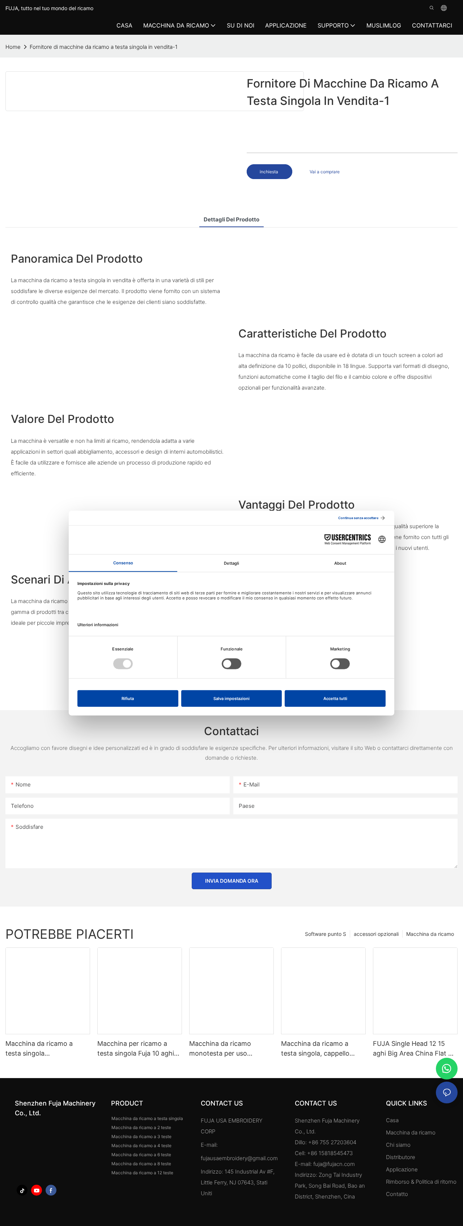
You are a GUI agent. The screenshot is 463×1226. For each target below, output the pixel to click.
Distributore (400, 1157)
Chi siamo (398, 1144)
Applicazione (402, 1169)
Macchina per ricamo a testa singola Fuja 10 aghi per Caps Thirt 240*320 (135, 1049)
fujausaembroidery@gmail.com (239, 1158)
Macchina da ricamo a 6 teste (141, 1154)
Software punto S (325, 934)
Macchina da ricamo (430, 934)
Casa (392, 1120)
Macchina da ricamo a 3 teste (141, 1136)
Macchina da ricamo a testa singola (147, 1118)
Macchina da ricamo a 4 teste (141, 1145)
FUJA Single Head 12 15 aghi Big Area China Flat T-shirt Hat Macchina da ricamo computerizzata (414, 1049)
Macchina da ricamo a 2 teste (141, 1127)
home (13, 46)
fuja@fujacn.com (334, 1164)
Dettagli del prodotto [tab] (231, 219)
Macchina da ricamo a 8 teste (141, 1163)
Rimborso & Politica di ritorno (421, 1181)
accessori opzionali (376, 934)
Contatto (397, 1194)
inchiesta (269, 171)
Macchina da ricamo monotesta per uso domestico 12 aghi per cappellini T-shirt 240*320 (229, 1049)
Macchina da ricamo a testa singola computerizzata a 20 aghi (44, 1049)
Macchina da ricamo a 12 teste (142, 1172)
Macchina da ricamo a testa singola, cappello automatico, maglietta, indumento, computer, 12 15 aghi (319, 1049)
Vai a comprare (325, 171)
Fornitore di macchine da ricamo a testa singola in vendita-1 (104, 46)
